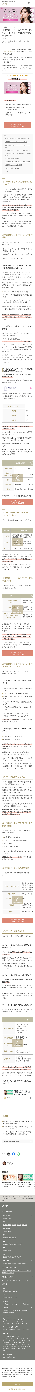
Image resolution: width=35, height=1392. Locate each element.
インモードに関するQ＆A (12, 168)
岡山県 (9, 1250)
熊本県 (24, 1263)
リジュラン (18, 1338)
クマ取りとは (25, 1304)
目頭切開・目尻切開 (8, 1312)
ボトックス (19, 1340)
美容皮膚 (4, 27)
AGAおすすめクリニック (10, 1297)
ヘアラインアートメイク (10, 1323)
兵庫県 (20, 1244)
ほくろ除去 (6, 1342)
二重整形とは (25, 1310)
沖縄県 (5, 1263)
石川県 (5, 1231)
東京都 (14, 1225)
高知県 (9, 1257)
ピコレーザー (7, 1344)
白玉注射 (12, 1348)
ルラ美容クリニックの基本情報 (13, 165)
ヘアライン (12, 1280)
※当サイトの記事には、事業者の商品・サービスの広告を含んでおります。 (16, 41)
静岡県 (5, 1238)
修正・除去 (6, 1329)
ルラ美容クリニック (8, 52)
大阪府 (11, 1244)
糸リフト (26, 1344)
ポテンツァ (19, 1344)
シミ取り (12, 1342)
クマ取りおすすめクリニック (11, 1304)
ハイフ (13, 1344)
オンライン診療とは (9, 1357)
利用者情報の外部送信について (17, 1389)
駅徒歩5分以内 (6, 1271)
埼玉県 (5, 1225)
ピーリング (6, 1350)
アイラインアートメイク (22, 1321)
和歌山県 (5, 1244)
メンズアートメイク (24, 1323)
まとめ (6, 171)
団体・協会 (12, 1329)
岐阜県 (9, 1238)
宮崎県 (9, 1263)
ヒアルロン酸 (20, 1342)
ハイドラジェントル (9, 1336)
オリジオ (25, 1338)
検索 (28, 3)
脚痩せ (5, 1340)
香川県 (19, 1257)
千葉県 (19, 1225)
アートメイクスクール (22, 1329)
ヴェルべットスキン (9, 1338)
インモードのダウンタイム (12, 158)
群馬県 (9, 1225)
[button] (32, 1362)
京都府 (16, 1244)
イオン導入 (6, 1348)
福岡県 (19, 1263)
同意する (17, 1384)
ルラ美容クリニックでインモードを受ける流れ (17, 162)
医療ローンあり (16, 1271)
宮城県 (5, 1218)
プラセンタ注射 (20, 1348)
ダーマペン (27, 1340)
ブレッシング (11, 1340)
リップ (6, 1280)
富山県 (9, 1231)
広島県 (5, 1250)
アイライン (19, 1280)
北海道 (9, 1218)
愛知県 (14, 1238)
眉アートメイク (7, 1319)
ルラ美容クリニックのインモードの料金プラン (17, 150)
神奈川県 (24, 1225)
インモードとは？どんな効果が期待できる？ (17, 139)
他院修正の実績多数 (8, 1273)
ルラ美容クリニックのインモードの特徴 (16, 142)
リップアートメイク (9, 1321)
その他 (26, 1280)
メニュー (32, 3)
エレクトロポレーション (10, 1346)
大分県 (14, 1263)
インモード (12, 27)
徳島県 (14, 1257)
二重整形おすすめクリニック (11, 1310)
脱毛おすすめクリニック (10, 1291)
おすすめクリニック (19, 1319)
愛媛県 (5, 1257)
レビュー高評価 (26, 1271)
